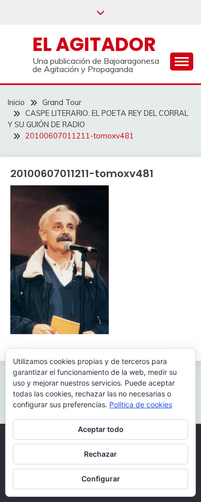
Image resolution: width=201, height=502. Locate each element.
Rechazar (100, 453)
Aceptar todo (101, 429)
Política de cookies (140, 404)
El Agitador (94, 44)
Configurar (100, 478)
